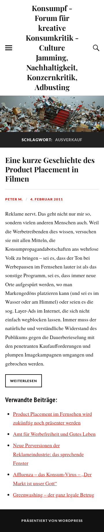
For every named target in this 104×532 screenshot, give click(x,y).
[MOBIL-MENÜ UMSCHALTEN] (8, 48)
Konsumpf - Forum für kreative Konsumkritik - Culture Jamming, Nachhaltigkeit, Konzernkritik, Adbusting (52, 47)
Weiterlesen (23, 381)
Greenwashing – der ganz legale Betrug (53, 494)
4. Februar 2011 (46, 199)
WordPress (70, 520)
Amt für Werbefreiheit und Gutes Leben (54, 433)
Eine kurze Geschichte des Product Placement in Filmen (50, 169)
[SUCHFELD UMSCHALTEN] (95, 48)
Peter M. (14, 199)
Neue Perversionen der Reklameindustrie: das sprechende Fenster (48, 454)
